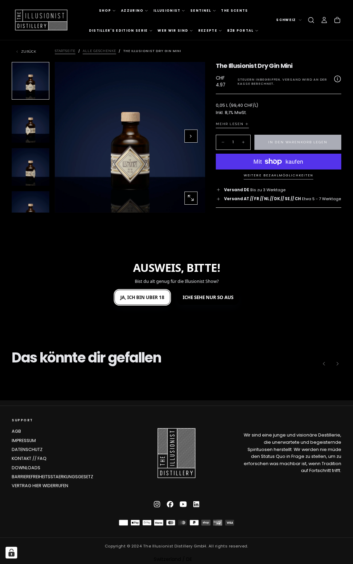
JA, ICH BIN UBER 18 (142, 297)
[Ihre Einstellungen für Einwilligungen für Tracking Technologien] (11, 552)
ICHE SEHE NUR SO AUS (208, 297)
